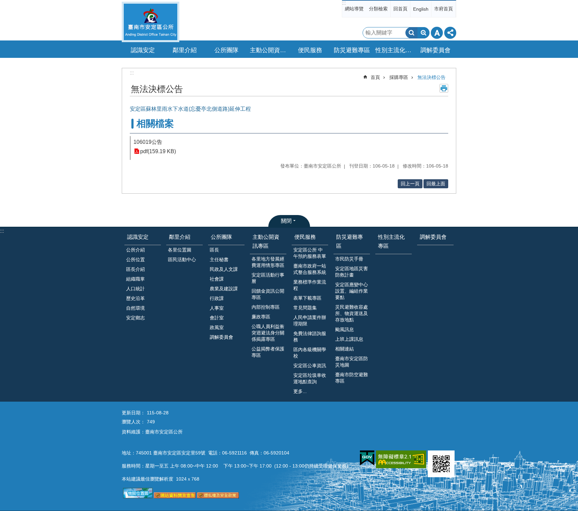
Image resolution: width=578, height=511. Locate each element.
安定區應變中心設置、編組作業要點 (351, 291)
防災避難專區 (349, 241)
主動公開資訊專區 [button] (269, 50)
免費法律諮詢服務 (309, 336)
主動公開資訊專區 (266, 241)
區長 (214, 249)
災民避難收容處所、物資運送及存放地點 (351, 313)
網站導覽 (354, 8)
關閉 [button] (286, 221)
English (420, 9)
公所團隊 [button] (226, 50)
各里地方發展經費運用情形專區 (268, 262)
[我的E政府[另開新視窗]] (367, 458)
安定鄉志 (135, 317)
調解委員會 (435, 50)
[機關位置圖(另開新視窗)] (138, 496)
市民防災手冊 (349, 259)
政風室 (217, 327)
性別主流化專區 (394, 50)
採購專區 (398, 77)
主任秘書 (219, 259)
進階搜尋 (423, 32)
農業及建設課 (224, 288)
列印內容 (444, 88)
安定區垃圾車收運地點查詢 (309, 378)
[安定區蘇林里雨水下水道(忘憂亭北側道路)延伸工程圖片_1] (441, 463)
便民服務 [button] (310, 50)
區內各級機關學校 (309, 353)
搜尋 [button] (411, 32)
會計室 (217, 317)
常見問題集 (305, 307)
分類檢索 (378, 8)
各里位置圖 (179, 249)
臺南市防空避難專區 (351, 378)
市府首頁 (443, 8)
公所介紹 (135, 249)
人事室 (217, 308)
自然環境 (135, 308)
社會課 (217, 279)
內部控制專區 (266, 307)
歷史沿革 (135, 298)
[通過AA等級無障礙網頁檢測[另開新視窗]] (401, 459)
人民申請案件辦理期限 (309, 320)
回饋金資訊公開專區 (268, 294)
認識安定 (138, 237)
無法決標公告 (431, 77)
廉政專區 (261, 316)
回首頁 (400, 8)
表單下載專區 (307, 298)
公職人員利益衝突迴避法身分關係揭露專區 (268, 333)
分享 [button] (450, 33)
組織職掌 (135, 279)
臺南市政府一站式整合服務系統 (309, 269)
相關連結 (344, 348)
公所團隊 (221, 237)
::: (344, 3)
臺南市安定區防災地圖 (351, 362)
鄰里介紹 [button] (185, 50)
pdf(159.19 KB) (158, 151)
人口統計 (135, 288)
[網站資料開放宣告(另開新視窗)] (175, 496)
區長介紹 (135, 269)
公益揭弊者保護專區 (268, 352)
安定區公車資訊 (309, 365)
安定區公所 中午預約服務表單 (309, 253)
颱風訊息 (344, 329)
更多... (300, 391)
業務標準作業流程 (309, 285)
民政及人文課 (224, 269)
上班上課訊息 (349, 339)
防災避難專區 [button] (352, 50)
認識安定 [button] (143, 50)
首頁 (375, 77)
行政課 (217, 298)
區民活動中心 (182, 259)
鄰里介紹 (179, 237)
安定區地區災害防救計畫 (351, 272)
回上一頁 (410, 183)
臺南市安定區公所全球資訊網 (150, 22)
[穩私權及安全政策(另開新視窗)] (218, 496)
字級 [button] (437, 33)
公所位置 (135, 259)
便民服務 (305, 237)
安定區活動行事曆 (268, 278)
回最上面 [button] (435, 183)
